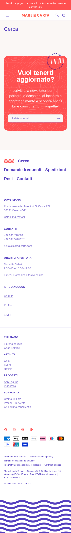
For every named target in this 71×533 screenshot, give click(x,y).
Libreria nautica (13, 344)
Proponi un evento (14, 403)
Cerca (23, 161)
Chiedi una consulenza (17, 407)
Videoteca (10, 386)
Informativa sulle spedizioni (17, 465)
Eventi (7, 364)
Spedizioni (55, 169)
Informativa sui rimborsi (15, 456)
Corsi (7, 360)
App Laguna (11, 382)
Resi (8, 178)
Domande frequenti (22, 169)
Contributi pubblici (52, 465)
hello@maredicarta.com (18, 246)
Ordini (7, 314)
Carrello (8, 296)
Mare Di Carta (24, 483)
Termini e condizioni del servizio (19, 460)
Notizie (8, 368)
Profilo (8, 305)
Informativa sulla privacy (41, 456)
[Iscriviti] (58, 118)
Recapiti (37, 465)
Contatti (24, 178)
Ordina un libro (12, 399)
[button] (7, 15)
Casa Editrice (12, 348)
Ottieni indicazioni (14, 217)
